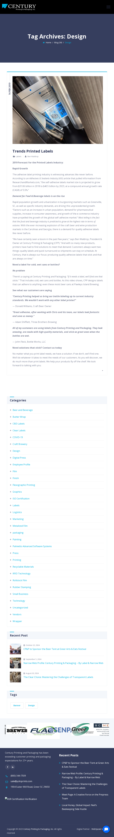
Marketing (18, 519)
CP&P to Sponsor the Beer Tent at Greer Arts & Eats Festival (54, 649)
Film (15, 471)
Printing (17, 559)
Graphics (17, 491)
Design (16, 450)
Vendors (17, 614)
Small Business (20, 593)
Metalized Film (20, 525)
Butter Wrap (19, 416)
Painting (17, 539)
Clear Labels (19, 430)
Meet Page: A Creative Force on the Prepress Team (85, 796)
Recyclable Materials (23, 566)
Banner (16, 705)
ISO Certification (21, 498)
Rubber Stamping (22, 587)
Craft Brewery (20, 444)
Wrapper (17, 621)
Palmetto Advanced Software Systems (32, 546)
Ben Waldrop (33, 156)
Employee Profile (21, 464)
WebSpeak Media (99, 829)
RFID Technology (21, 573)
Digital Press (19, 457)
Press (15, 553)
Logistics (17, 512)
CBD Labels (19, 423)
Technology (19, 600)
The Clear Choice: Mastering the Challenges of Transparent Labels (58, 677)
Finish (16, 478)
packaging (18, 532)
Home (48, 42)
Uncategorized (20, 607)
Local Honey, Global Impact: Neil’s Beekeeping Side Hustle (79, 807)
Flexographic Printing (24, 484)
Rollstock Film (20, 580)
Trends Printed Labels (33, 151)
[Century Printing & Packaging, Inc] (19, 7)
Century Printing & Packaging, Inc (38, 829)
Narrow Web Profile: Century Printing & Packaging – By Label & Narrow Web (63, 663)
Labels (18, 156)
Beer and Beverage (23, 410)
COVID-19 (18, 437)
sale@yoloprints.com (21, 781)
